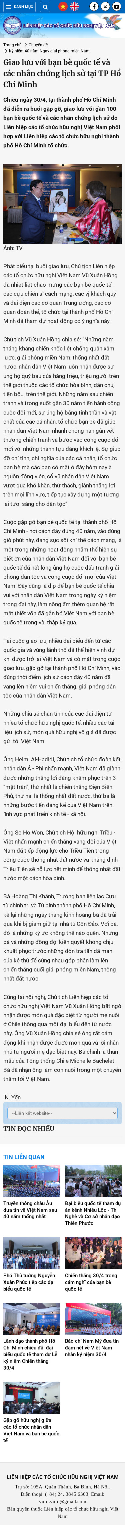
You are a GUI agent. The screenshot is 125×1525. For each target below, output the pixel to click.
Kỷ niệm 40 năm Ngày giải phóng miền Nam (49, 51)
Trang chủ (12, 45)
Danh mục (23, 7)
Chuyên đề (38, 45)
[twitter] (105, 6)
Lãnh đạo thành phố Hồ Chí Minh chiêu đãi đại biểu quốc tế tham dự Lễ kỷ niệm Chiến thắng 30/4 (30, 1354)
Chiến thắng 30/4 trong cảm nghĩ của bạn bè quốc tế (91, 1282)
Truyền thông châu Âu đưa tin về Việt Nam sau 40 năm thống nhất (30, 1210)
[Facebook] (94, 6)
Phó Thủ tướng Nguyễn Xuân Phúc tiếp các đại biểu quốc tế (29, 1282)
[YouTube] (116, 6)
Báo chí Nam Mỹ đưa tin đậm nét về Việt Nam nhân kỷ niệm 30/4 (92, 1347)
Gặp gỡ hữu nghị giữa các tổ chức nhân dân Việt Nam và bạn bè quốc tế (31, 1430)
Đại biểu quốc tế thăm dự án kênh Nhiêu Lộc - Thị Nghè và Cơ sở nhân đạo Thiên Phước (93, 1213)
